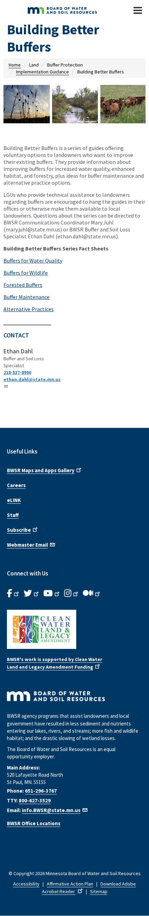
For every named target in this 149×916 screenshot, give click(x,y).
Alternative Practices (28, 309)
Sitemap (98, 891)
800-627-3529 (35, 800)
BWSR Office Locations (33, 823)
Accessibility (26, 884)
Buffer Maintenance (26, 296)
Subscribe (19, 530)
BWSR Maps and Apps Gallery (40, 470)
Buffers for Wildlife (25, 272)
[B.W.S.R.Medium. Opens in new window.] (92, 593)
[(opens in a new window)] (74, 629)
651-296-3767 (41, 790)
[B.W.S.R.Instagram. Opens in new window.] (71, 593)
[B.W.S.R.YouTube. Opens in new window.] (52, 593)
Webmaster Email (27, 544)
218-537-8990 (17, 372)
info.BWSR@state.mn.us (51, 810)
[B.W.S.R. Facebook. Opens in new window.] (13, 593)
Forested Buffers (22, 284)
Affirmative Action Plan (70, 884)
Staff (13, 515)
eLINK (14, 500)
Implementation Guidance (42, 72)
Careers (16, 485)
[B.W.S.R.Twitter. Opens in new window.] (32, 593)
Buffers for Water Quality (32, 260)
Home (15, 65)
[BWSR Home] (65, 10)
